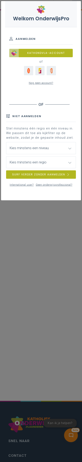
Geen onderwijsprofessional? (54, 184)
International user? (22, 184)
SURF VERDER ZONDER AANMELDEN (38, 174)
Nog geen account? (41, 83)
